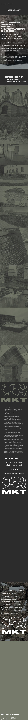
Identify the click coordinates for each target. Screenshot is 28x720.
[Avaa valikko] (26, 4)
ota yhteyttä (20, 451)
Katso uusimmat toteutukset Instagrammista (14, 473)
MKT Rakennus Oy (6, 4)
